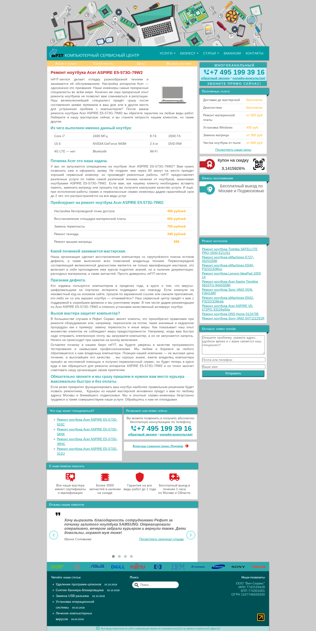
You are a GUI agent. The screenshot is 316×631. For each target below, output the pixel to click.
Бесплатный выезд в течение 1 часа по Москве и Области (174, 489)
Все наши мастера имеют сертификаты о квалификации (70, 489)
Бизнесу (188, 53)
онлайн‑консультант (176, 434)
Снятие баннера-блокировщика (80, 590)
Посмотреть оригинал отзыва (161, 539)
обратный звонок (142, 434)
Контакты (254, 53)
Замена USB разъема (72, 596)
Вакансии (232, 53)
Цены (141, 63)
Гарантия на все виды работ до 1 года (140, 487)
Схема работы (103, 63)
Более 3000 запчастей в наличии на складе (105, 489)
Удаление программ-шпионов (78, 584)
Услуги (166, 53)
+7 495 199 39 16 (164, 428)
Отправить (233, 373)
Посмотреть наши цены (233, 149)
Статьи (210, 53)
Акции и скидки (66, 63)
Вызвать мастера (179, 63)
